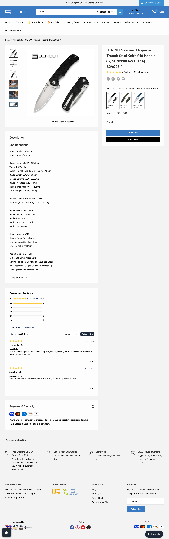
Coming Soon (72, 22)
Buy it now (133, 139)
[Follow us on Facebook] (72, 527)
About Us (96, 494)
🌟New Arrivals (35, 22)
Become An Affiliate (101, 502)
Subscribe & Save (153, 3)
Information (130, 22)
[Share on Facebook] (108, 79)
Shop (18, 22)
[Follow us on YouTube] (83, 527)
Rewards (147, 22)
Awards (117, 22)
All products (18, 40)
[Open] (6, 532)
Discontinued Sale (14, 31)
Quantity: (110, 122)
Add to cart (133, 132)
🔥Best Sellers (54, 22)
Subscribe (136, 509)
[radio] (112, 100)
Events (105, 22)
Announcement (90, 22)
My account (135, 13)
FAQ (94, 489)
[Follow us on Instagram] (77, 527)
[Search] (120, 12)
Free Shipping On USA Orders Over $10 (84, 3)
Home (8, 22)
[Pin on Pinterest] (113, 79)
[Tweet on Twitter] (118, 79)
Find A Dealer (98, 498)
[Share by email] (123, 79)
